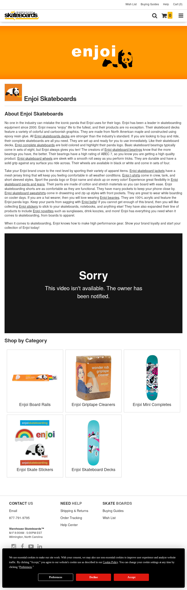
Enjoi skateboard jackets (147, 170)
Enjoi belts (89, 201)
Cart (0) (177, 4)
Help (166, 4)
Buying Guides (150, 4)
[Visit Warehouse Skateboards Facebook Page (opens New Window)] (22, 546)
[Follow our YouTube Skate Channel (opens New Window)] (31, 546)
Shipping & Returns (74, 510)
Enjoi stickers (28, 206)
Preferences (55, 577)
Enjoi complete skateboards (35, 145)
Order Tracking (71, 517)
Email (13, 510)
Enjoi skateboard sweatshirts (25, 193)
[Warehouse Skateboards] (24, 16)
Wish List (131, 4)
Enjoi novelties (43, 211)
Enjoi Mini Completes (152, 404)
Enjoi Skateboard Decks (93, 469)
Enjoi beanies (109, 197)
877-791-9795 (19, 517)
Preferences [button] (25, 567)
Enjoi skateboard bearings (123, 149)
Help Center (69, 524)
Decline (93, 577)
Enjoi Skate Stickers (35, 469)
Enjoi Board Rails (35, 404)
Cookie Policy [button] (110, 562)
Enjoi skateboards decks (52, 136)
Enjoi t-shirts (131, 175)
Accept (131, 577)
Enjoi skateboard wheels (34, 158)
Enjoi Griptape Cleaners (93, 404)
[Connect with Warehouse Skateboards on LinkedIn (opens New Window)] (39, 546)
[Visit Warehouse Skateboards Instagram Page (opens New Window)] (13, 546)
